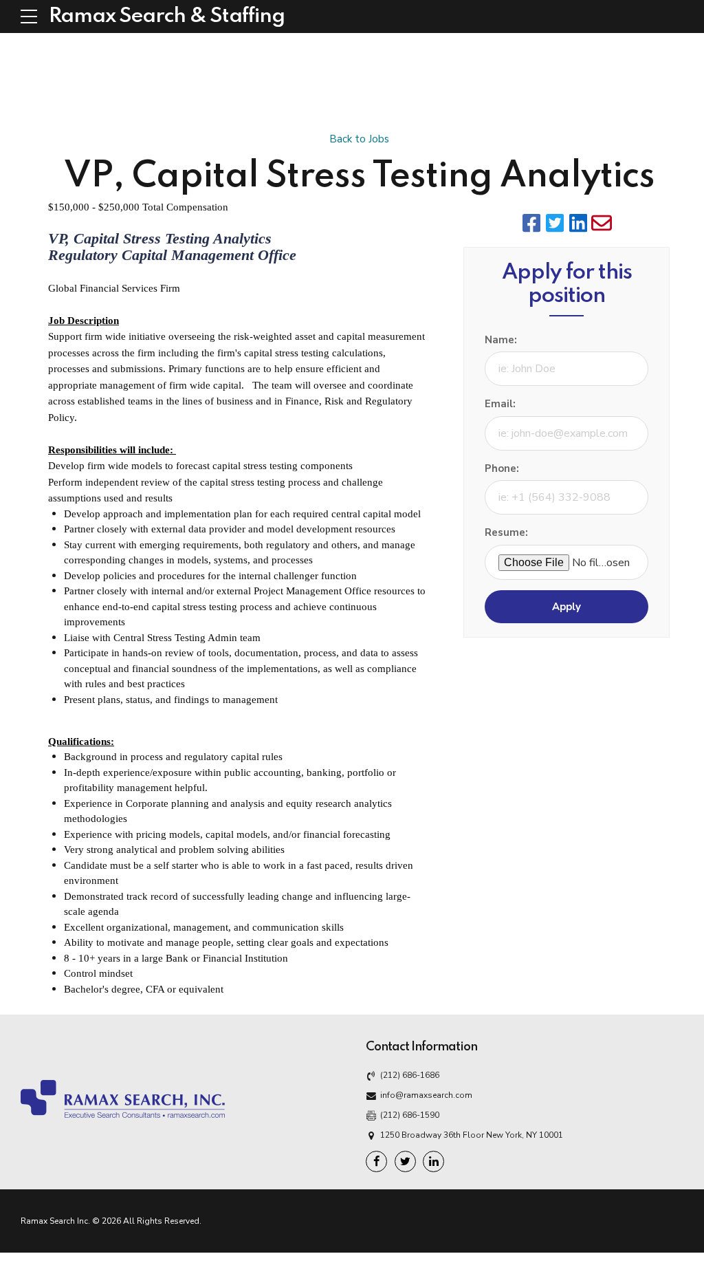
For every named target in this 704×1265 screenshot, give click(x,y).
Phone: (502, 468)
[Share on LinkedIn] (578, 223)
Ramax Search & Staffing (167, 16)
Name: (501, 340)
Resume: (506, 532)
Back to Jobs (359, 139)
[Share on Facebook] (531, 223)
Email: (500, 404)
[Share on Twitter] (554, 223)
